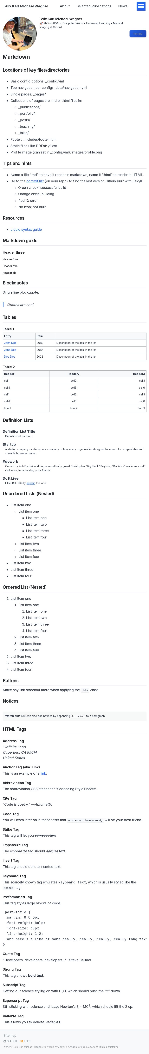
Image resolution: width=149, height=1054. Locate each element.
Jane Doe (10, 349)
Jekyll (61, 1046)
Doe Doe (9, 356)
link (43, 773)
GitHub (11, 1041)
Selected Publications (94, 6)
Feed (26, 1041)
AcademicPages (77, 1046)
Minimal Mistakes (109, 1046)
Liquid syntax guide (26, 229)
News (122, 6)
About (65, 6)
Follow (137, 33)
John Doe (10, 342)
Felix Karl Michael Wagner (25, 6)
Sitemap (9, 1035)
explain (31, 483)
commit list (35, 181)
